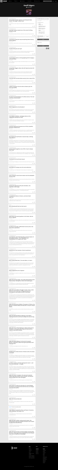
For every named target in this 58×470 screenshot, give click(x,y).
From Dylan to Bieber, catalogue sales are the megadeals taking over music (20, 117)
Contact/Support (31, 455)
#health (44, 461)
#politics (44, 460)
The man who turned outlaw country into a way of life (22, 78)
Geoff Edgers (11, 22)
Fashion (44, 452)
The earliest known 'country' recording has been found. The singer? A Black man (20, 20)
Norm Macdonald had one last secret (18, 206)
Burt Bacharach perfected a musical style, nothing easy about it (21, 137)
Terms (30, 451)
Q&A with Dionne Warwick (15, 398)
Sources (37, 453)
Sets (37, 446)
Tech (44, 455)
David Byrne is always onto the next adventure (20, 167)
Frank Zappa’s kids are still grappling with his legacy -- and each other (22, 58)
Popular (37, 450)
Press (30, 452)
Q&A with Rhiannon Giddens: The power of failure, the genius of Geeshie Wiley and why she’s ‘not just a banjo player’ (22, 305)
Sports (44, 453)
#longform (44, 458)
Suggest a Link (31, 453)
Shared (37, 451)
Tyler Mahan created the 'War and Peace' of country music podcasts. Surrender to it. (21, 410)
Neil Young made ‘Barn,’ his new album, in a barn (20, 260)
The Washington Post (12, 18)
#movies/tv (45, 459)
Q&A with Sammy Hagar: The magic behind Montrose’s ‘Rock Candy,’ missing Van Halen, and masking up (22, 280)
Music (44, 454)
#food (44, 462)
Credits (30, 454)
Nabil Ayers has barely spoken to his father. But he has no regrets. (21, 217)
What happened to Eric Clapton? (16, 270)
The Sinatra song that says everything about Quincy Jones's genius (21, 40)
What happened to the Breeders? (17, 107)
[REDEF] (3, 1)
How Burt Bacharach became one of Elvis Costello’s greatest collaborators (21, 127)
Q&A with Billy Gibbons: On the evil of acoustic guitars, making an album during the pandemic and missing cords (21, 342)
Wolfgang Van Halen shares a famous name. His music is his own (22, 352)
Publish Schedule (31, 456)
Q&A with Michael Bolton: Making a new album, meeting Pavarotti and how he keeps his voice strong (21, 316)
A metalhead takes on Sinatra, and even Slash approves (20, 196)
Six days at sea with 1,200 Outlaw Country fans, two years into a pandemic (21, 227)
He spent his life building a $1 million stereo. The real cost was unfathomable (21, 97)
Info (29, 446)
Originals (44, 450)
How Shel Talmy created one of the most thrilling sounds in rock (20, 31)
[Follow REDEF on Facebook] (48, 48)
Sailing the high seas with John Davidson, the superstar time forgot (19, 186)
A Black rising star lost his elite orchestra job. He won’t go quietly (20, 87)
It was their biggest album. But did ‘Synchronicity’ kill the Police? (21, 68)
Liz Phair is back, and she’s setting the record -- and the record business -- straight (21, 363)
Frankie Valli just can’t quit (15, 48)
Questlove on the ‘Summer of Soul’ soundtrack (20, 250)
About (30, 447)
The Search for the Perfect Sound (17, 159)
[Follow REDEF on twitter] (46, 48)
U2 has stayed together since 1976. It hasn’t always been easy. (21, 149)
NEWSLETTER (45, 446)
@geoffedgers (29, 7)
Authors (37, 452)
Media (44, 451)
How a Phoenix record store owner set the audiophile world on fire (21, 176)
